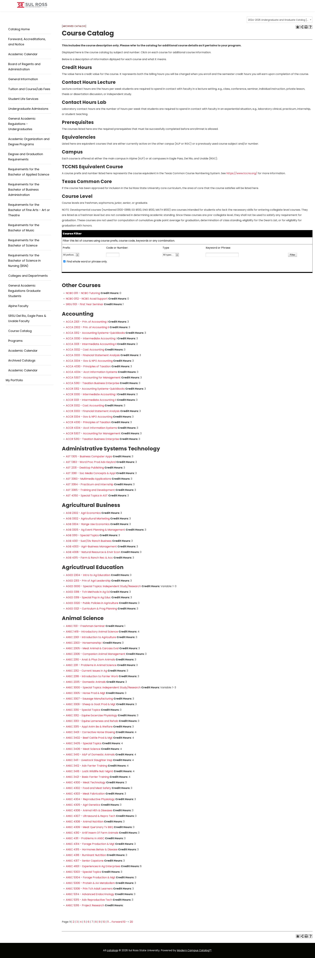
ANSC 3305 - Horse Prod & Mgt (85, 693)
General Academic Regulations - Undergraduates (22, 124)
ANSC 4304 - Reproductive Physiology (90, 799)
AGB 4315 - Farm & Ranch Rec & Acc (89, 558)
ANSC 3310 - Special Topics (83, 710)
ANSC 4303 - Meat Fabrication (85, 793)
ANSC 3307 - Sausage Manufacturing (89, 699)
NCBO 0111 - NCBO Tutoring (83, 293)
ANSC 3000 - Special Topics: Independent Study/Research (103, 687)
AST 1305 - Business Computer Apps (89, 456)
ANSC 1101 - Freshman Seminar (85, 626)
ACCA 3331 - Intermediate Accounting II (91, 344)
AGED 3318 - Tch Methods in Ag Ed (88, 592)
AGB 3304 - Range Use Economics (88, 524)
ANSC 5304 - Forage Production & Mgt (90, 877)
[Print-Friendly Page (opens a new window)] (306, 27)
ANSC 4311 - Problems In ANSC (85, 838)
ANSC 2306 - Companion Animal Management (95, 654)
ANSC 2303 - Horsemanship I (84, 643)
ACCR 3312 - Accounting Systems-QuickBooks (95, 389)
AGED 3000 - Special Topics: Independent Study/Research (103, 586)
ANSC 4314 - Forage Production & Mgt (90, 844)
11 (108, 922)
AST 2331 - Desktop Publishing (85, 467)
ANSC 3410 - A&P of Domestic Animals (90, 754)
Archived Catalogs (21, 360)
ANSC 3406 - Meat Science (83, 749)
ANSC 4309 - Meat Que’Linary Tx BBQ (89, 827)
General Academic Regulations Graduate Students (24, 290)
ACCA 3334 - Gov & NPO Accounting (89, 361)
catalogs (112, 950)
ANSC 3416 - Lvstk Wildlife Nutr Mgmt (89, 771)
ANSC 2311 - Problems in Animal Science (91, 665)
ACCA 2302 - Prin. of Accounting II (87, 327)
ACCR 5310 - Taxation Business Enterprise (92, 439)
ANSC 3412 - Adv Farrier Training (86, 766)
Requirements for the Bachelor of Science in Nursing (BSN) (24, 260)
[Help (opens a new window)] (310, 27)
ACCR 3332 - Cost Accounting (85, 405)
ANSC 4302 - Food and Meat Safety (88, 788)
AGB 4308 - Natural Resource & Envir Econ (93, 552)
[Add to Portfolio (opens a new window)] (297, 27)
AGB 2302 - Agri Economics (83, 513)
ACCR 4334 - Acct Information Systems (91, 428)
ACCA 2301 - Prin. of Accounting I (87, 322)
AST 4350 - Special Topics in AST (87, 495)
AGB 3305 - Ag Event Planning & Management (95, 530)
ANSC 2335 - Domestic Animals (86, 682)
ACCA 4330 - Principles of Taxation (88, 366)
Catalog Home (19, 29)
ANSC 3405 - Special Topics (83, 743)
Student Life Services (23, 99)
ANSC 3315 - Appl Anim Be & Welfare (89, 726)
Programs (15, 341)
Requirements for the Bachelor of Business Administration (23, 189)
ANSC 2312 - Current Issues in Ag (86, 671)
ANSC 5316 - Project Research (85, 905)
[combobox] (279, 20)
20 (131, 922)
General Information (23, 79)
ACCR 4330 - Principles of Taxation (88, 422)
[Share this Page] (302, 27)
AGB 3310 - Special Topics (82, 535)
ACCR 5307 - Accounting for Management (93, 433)
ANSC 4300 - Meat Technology (85, 782)
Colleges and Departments (28, 276)
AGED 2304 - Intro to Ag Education (88, 575)
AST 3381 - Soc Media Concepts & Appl (91, 473)
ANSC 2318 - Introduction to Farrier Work (92, 676)
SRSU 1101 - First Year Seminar (84, 304)
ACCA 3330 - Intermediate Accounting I (91, 338)
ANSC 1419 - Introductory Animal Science (92, 631)
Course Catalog (20, 331)
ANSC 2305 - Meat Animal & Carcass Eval (92, 648)
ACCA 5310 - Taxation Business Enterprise (92, 383)
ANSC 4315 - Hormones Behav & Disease (91, 849)
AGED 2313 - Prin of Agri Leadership (88, 581)
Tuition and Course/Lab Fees (29, 89)
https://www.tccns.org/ (241, 173)
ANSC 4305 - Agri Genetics (83, 805)
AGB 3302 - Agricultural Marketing (88, 518)
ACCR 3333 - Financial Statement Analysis (93, 411)
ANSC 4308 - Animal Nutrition (84, 821)
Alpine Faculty (18, 306)
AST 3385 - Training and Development (90, 490)
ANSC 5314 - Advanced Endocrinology (90, 894)
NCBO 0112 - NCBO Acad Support (87, 299)
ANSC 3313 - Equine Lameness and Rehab (92, 721)
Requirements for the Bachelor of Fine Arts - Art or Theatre (29, 210)
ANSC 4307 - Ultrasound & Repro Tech (90, 816)
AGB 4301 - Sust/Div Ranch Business (89, 541)
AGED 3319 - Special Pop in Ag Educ (88, 597)
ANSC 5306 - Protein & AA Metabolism (90, 883)
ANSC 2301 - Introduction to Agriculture (91, 637)
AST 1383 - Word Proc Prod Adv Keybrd (91, 462)
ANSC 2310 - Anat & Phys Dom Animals (90, 659)
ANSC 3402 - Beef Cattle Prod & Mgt (89, 738)
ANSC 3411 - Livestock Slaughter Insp (89, 760)
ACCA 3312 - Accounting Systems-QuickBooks (95, 333)
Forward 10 (119, 922)
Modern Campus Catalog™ (194, 950)
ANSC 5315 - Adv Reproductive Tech (89, 900)
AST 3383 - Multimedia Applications (88, 479)
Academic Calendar (23, 54)
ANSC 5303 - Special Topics (83, 872)
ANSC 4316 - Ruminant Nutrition (86, 855)
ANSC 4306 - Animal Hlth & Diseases (89, 810)
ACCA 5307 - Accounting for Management (93, 377)
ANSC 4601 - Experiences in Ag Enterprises (93, 866)
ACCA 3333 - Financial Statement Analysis (93, 355)
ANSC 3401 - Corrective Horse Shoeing (90, 732)
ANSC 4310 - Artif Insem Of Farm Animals (92, 833)
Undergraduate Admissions (28, 109)
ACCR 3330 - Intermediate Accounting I (91, 394)
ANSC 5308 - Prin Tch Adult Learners (89, 888)
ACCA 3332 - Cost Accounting (85, 349)
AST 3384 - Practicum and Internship (89, 484)
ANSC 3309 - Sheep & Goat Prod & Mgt (91, 704)
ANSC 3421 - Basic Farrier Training (87, 777)
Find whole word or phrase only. (87, 261)
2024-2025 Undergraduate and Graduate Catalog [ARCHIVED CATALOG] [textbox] (278, 20)
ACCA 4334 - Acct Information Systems (91, 372)
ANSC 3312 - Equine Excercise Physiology (91, 715)
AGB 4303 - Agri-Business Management (91, 546)
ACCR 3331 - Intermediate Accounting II (91, 400)
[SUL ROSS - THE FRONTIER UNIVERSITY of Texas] (32, 6)
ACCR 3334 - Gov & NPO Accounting (89, 417)
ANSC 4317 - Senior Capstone (85, 861)
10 (104, 922)
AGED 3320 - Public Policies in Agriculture (92, 603)
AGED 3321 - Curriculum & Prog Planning (91, 608)
